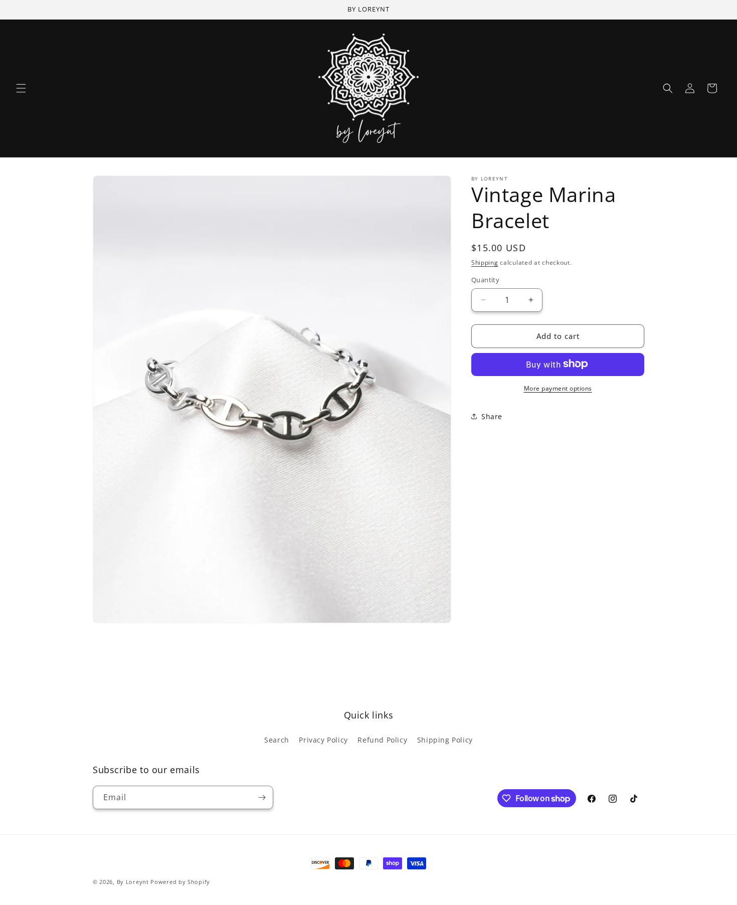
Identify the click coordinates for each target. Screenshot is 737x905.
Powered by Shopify (180, 881)
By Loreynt (133, 881)
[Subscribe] (262, 797)
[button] (21, 88)
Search (276, 740)
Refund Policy (382, 740)
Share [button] (491, 416)
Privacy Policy (323, 740)
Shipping (484, 262)
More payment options (558, 388)
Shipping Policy (445, 740)
